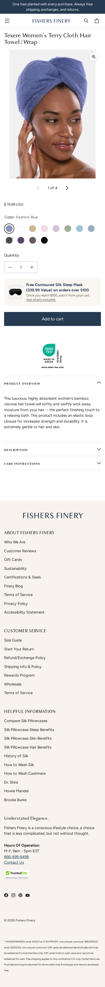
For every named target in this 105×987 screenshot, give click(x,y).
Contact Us (14, 862)
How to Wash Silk (19, 764)
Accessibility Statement (24, 612)
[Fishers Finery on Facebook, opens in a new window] (6, 895)
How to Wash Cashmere (25, 773)
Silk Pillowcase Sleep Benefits (29, 729)
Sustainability (15, 568)
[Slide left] (38, 188)
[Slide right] (66, 188)
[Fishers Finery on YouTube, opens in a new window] (27, 895)
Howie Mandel (16, 791)
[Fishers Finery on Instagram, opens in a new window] (13, 895)
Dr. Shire (11, 782)
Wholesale (12, 684)
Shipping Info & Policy (23, 666)
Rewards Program (19, 675)
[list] (52, 114)
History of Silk (16, 756)
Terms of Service (18, 594)
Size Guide (13, 640)
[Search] (86, 20)
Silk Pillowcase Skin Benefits (27, 738)
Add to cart (52, 318)
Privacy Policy (16, 603)
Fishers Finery (25, 920)
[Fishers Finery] (51, 21)
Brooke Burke (15, 800)
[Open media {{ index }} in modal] (52, 114)
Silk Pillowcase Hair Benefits (27, 747)
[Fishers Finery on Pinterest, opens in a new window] (20, 895)
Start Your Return (19, 649)
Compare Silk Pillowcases (25, 721)
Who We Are (14, 542)
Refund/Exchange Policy (25, 657)
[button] (17, 875)
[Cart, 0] (97, 20)
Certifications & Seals (22, 577)
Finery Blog (13, 586)
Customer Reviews (20, 551)
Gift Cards (13, 559)
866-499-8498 (16, 857)
